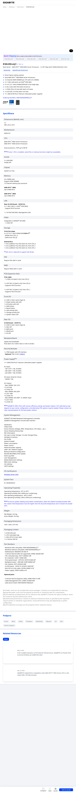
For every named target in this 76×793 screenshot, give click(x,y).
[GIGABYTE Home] (9, 2)
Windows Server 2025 (11, 474)
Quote (56, 791)
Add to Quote (66, 790)
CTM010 (22, 354)
